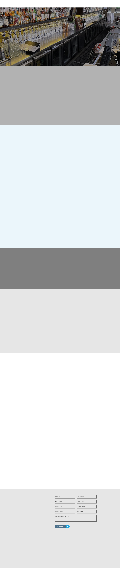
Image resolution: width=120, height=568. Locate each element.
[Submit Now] (62, 526)
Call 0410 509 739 (30, 41)
